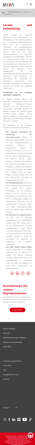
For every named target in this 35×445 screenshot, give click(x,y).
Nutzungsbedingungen (11, 436)
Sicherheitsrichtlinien (11, 437)
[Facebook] (23, 273)
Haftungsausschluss (23, 437)
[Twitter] (12, 273)
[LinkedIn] (17, 273)
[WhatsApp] (28, 273)
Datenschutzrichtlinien (24, 436)
